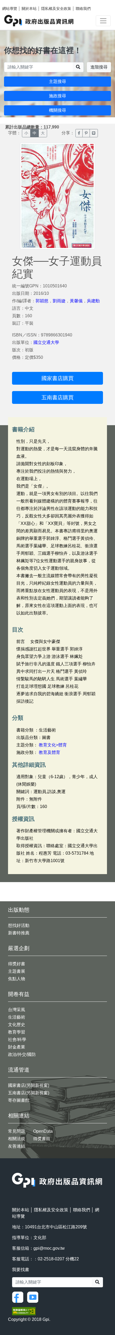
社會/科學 (17, 1039)
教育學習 (16, 1032)
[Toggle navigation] (103, 20)
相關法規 (16, 1138)
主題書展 (16, 971)
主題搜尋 (57, 81)
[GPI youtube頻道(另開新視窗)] (34, 1296)
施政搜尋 (57, 96)
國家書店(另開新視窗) (28, 1085)
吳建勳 (93, 301)
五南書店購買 (57, 397)
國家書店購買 (57, 378)
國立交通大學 (46, 342)
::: (13, 1169)
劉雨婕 (59, 301)
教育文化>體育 (53, 745)
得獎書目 (41, 1138)
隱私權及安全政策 (56, 8)
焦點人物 (16, 978)
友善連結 (16, 1146)
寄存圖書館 (18, 1100)
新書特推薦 (18, 933)
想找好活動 (18, 925)
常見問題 (16, 1131)
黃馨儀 (76, 301)
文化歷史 (16, 1024)
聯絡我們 (83, 8)
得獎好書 (16, 964)
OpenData (43, 1131)
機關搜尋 (57, 110)
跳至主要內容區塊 (15, 3)
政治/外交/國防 (22, 1054)
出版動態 (18, 910)
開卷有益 (18, 994)
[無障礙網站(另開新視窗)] (24, 1311)
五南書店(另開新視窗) (28, 1093)
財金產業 (16, 1047)
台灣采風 (16, 1009)
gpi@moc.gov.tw (49, 1248)
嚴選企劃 (18, 948)
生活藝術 (16, 1017)
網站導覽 (9, 8)
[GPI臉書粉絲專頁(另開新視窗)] (19, 1296)
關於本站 (29, 8)
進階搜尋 (99, 67)
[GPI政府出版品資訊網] (39, 21)
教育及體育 (49, 752)
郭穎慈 (42, 301)
